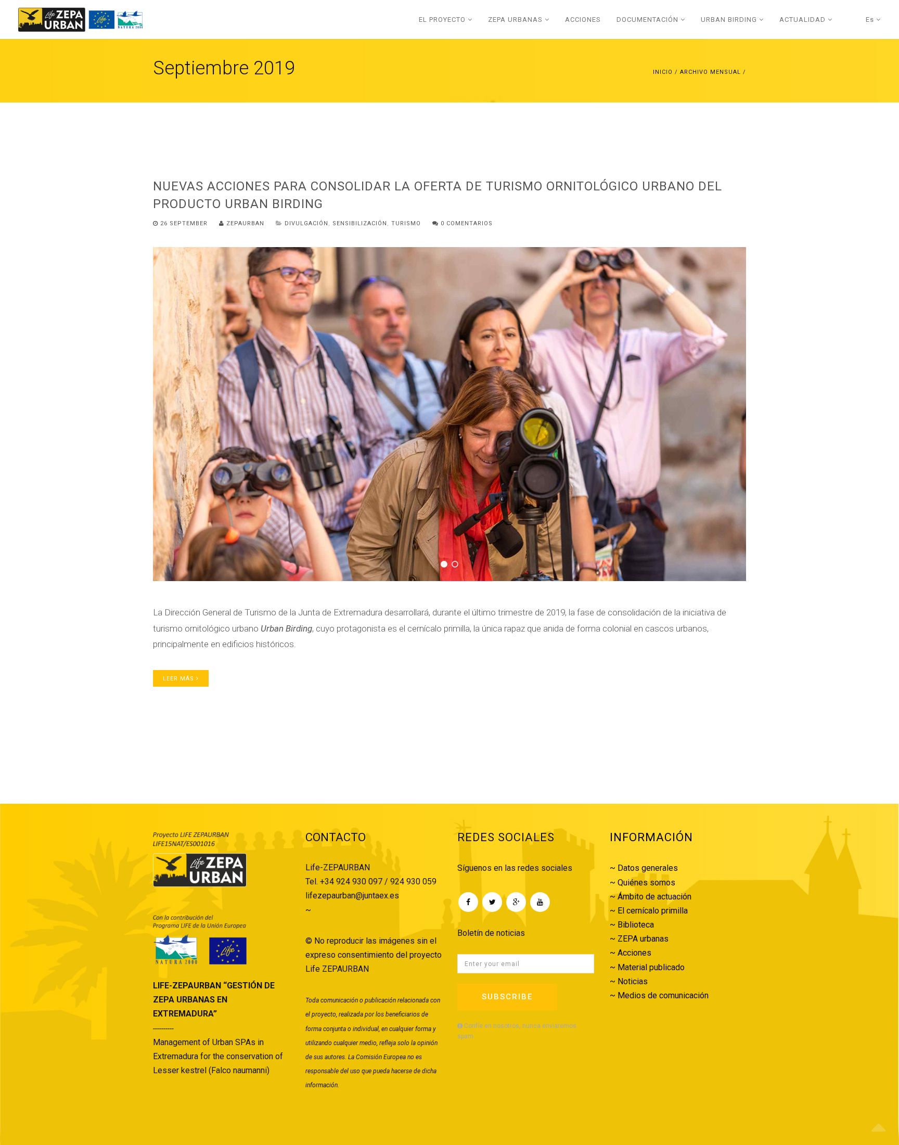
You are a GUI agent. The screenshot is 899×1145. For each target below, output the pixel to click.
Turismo (406, 223)
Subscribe (507, 996)
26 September (184, 223)
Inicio (663, 72)
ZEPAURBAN (244, 223)
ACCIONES (583, 19)
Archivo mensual (710, 72)
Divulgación (306, 223)
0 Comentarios (466, 223)
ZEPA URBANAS (516, 19)
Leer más (179, 678)
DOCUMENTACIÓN (648, 19)
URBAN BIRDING (730, 19)
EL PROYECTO (443, 19)
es (871, 19)
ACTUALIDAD (803, 19)
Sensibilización (359, 223)
